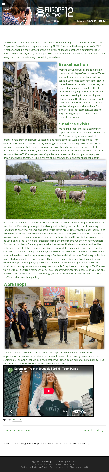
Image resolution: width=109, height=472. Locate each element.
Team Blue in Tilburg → (95, 430)
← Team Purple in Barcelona (16, 430)
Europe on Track (53, 461)
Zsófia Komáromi (39, 467)
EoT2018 (17, 419)
